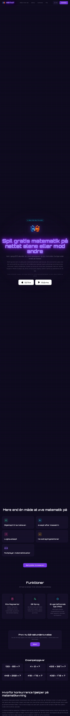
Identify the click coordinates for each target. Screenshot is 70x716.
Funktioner (40, 3)
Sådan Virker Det (24, 3)
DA (56, 3)
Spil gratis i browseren (35, 565)
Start (35, 644)
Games (33, 3)
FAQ (47, 3)
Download (63, 3)
